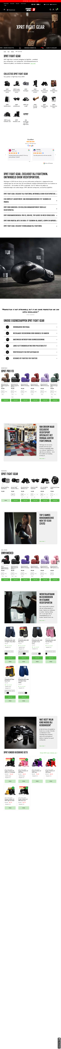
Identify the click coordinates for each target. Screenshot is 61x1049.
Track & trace (23, 3)
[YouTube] (38, 4)
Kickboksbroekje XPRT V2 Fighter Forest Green (37, 642)
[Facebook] (32, 4)
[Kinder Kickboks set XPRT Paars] (37, 762)
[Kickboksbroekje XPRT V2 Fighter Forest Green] (37, 632)
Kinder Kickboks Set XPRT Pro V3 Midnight (10, 771)
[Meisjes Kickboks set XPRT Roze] (23, 762)
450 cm (13, 494)
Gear (8, 51)
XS (24, 494)
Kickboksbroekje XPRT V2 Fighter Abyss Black (10, 641)
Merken (12, 51)
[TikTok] (40, 4)
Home (5, 51)
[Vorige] (2, 382)
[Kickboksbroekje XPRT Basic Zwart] (23, 632)
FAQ (5, 5)
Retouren (17, 3)
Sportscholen (6, 3)
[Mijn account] (53, 10)
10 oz (15, 391)
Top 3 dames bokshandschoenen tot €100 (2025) (46, 519)
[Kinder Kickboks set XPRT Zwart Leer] (23, 791)
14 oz (6, 391)
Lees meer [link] (41, 458)
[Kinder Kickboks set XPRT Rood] (51, 762)
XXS (22, 494)
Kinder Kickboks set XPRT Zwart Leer (23, 799)
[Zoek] (50, 10)
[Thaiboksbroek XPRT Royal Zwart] (10, 671)
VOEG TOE (6, 400)
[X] (34, 4)
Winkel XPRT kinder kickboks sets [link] (48, 753)
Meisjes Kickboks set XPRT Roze (23, 771)
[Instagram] (36, 4)
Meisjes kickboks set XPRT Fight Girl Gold (9, 799)
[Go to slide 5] (30, 161)
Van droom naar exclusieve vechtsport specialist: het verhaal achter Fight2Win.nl (46, 433)
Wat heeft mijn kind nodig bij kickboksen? (46, 722)
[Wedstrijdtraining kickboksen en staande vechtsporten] (20, 607)
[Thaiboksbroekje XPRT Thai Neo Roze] (51, 632)
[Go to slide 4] (29, 161)
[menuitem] (6, 3)
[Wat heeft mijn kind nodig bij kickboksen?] (20, 733)
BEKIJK (6, 500)
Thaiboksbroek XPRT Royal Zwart (9, 680)
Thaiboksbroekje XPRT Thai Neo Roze (50, 641)
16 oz (2, 394)
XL (27, 497)
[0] (56, 10)
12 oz (3, 391)
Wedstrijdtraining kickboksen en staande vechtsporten (47, 598)
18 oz (52, 397)
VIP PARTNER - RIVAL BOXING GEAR (30, 1)
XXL (6, 653)
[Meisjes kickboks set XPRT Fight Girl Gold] (10, 791)
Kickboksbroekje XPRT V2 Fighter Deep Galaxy (23, 681)
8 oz (12, 391)
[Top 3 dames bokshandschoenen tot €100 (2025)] (20, 528)
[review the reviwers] (28, 150)
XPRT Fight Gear (8, 638)
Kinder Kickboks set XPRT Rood (50, 771)
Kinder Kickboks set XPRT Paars (36, 771)
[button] (50, 4)
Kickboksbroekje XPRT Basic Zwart (23, 641)
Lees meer (33, 63)
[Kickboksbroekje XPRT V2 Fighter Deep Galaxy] (23, 671)
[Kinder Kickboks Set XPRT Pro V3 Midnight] (10, 762)
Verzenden (12, 3)
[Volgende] (58, 382)
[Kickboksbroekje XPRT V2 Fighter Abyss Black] (10, 632)
